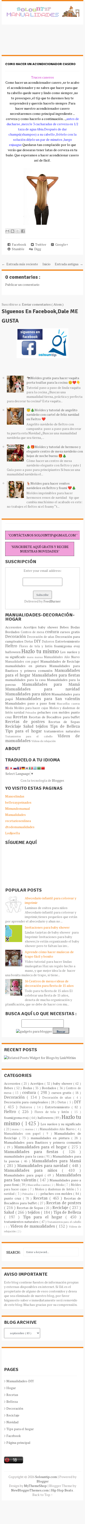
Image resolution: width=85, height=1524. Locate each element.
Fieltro (12, 645)
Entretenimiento (67, 641)
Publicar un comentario (22, 284)
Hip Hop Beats (62, 1490)
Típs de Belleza (65, 726)
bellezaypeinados (18, 802)
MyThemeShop (35, 1485)
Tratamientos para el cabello (31, 736)
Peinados (31, 712)
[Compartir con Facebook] (23, 231)
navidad (20, 712)
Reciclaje (14, 726)
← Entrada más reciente (20, 264)
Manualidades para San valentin (48, 698)
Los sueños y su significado (61, 1124)
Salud (29, 726)
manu (31, 657)
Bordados (13, 632)
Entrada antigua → (69, 264)
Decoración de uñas (41, 637)
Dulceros (48, 641)
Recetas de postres (26, 721)
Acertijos (30, 627)
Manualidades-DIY (20, 1381)
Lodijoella (12, 833)
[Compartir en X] (17, 231)
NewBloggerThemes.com (30, 1490)
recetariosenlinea (18, 820)
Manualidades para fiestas (56, 675)
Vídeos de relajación (43, 741)
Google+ (61, 244)
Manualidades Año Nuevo (62, 657)
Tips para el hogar (24, 731)
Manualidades (15, 814)
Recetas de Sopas (64, 721)
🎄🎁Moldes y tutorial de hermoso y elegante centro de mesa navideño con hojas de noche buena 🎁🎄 (54, 451)
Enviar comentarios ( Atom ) (43, 304)
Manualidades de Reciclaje (60, 661)
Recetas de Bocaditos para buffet (54, 717)
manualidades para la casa (26, 679)
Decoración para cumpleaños (26, 1102)
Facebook (18, 244)
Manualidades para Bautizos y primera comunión (42, 668)
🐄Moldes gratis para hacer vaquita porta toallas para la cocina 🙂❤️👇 (53, 380)
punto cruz (13, 1198)
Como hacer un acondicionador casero (40, 64)
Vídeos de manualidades (33, 1226)
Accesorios (14, 627)
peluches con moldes (54, 712)
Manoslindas (14, 796)
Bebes (65, 627)
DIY (38, 641)
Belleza (12, 1401)
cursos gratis (70, 632)
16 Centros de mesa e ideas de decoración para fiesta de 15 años (49, 983)
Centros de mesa (33, 632)
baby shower (49, 627)
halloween (13, 652)
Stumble (17, 249)
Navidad (12, 1422)
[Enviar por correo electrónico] (7, 231)
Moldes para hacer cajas (31, 708)
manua (39, 657)
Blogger (58, 780)
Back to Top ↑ (42, 1494)
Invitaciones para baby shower (47, 927)
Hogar (11, 1388)
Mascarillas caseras (68, 703)
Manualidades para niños (28, 694)
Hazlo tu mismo (40, 651)
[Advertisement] (39, 42)
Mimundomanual (17, 808)
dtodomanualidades (19, 827)
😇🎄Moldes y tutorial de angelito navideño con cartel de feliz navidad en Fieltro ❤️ (52, 414)
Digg (37, 249)
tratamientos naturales (62, 731)
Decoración (16, 636)
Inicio (46, 264)
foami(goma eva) (67, 646)
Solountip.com (46, 1476)
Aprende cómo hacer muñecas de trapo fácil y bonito (49, 954)
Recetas (21, 716)
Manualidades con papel (22, 662)
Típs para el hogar (20, 1429)
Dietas (29, 641)
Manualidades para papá (24, 1175)
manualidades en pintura (27, 666)
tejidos (43, 726)
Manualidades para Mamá (51, 684)
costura (52, 631)
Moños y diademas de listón (55, 1189)
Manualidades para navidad (42, 689)
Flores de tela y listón (36, 646)
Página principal (18, 1442)
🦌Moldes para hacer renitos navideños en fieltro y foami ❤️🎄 (51, 485)
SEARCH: (13, 1252)
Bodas (75, 627)
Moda (9, 708)
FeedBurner (52, 601)
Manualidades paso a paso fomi (31, 703)
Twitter (40, 244)
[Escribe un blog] (12, 231)
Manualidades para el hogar (41, 1147)
